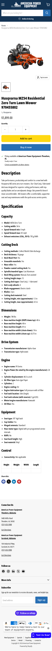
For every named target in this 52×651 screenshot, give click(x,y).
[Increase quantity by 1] (25, 129)
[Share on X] (9, 481)
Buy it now (26, 147)
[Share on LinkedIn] (14, 481)
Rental (20, 640)
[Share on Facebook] (3, 481)
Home (3, 25)
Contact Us (38, 640)
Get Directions (6, 529)
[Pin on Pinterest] (19, 481)
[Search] (47, 13)
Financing (28, 640)
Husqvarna (7, 112)
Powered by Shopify (26, 646)
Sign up (41, 599)
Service (13, 640)
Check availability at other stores (17, 165)
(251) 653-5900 (6, 524)
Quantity (4, 124)
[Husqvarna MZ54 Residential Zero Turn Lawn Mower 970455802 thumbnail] (6, 87)
